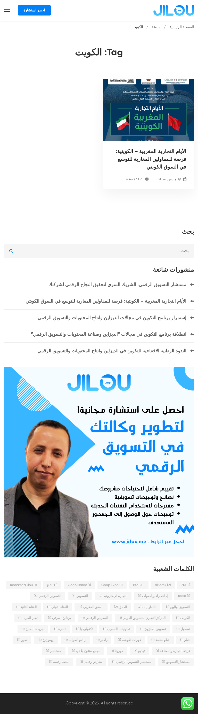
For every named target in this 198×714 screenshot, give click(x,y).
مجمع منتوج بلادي (86, 651)
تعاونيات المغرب (116, 629)
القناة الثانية (26, 607)
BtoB (139, 585)
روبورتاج (46, 640)
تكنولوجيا (84, 629)
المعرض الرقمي (94, 618)
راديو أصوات (75, 640)
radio (184, 596)
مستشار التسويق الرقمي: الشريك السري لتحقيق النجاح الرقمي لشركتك (117, 284)
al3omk (163, 585)
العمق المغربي (91, 607)
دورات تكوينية (129, 640)
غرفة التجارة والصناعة (173, 651)
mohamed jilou (23, 585)
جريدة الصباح (32, 629)
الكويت (183, 618)
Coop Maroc (79, 585)
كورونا (117, 651)
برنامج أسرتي (59, 618)
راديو (102, 640)
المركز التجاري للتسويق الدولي (142, 618)
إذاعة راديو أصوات (153, 596)
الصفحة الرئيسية (181, 27)
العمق (120, 607)
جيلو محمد (160, 640)
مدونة (156, 27)
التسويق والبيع (178, 607)
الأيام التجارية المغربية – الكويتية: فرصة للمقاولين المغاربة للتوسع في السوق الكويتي (151, 159)
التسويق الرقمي (47, 596)
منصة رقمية (59, 662)
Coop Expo (112, 585)
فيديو (139, 651)
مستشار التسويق (176, 662)
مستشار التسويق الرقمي (132, 662)
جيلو (185, 640)
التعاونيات (146, 607)
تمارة (60, 629)
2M (185, 585)
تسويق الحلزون (153, 629)
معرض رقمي (91, 662)
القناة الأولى (57, 607)
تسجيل (183, 629)
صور (22, 640)
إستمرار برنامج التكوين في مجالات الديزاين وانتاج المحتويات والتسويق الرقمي (112, 318)
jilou (52, 585)
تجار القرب (28, 618)
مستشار (54, 651)
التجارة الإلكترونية (113, 596)
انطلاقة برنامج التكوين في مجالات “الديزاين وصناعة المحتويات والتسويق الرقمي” (108, 334)
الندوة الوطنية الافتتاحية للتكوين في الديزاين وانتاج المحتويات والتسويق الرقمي (111, 351)
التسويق (80, 596)
